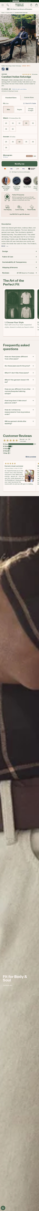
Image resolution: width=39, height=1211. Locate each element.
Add (35, 156)
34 (26, 123)
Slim (8, 109)
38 (6, 129)
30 (13, 123)
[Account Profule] (31, 5)
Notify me (19, 164)
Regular (19, 109)
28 (6, 123)
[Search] (7, 5)
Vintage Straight (30, 109)
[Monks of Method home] (19, 5)
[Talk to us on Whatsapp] (3, 1207)
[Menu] (2, 5)
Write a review (31, 456)
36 (33, 123)
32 (19, 123)
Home (3, 12)
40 (13, 129)
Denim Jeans (9, 12)
